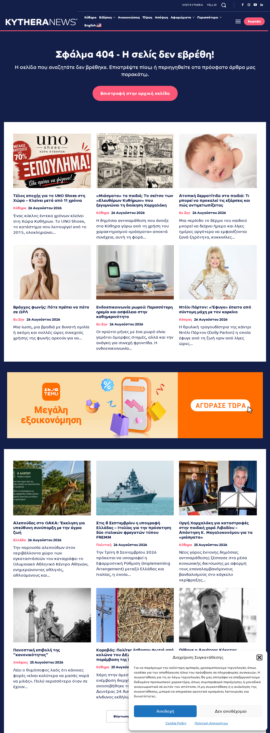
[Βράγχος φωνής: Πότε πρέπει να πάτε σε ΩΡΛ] (52, 272)
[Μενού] (238, 21)
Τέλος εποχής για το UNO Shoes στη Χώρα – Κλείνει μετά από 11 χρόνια (49, 198)
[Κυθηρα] (41, 22)
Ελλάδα (19, 540)
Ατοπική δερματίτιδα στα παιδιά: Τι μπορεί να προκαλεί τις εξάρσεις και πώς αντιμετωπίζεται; (214, 200)
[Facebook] (242, 5)
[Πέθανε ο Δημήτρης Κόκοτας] (218, 615)
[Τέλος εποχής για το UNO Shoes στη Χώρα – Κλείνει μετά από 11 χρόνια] (52, 161)
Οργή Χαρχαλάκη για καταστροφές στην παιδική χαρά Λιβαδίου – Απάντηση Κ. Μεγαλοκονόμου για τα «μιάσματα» (216, 530)
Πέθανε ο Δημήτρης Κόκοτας (208, 650)
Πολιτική (104, 545)
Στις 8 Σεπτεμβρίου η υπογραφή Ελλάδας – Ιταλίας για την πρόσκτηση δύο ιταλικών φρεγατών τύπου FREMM (133, 530)
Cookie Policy (176, 723)
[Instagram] (249, 5)
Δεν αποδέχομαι (231, 711)
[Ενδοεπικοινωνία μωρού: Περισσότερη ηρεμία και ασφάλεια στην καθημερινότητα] (135, 272)
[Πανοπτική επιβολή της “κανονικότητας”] (52, 615)
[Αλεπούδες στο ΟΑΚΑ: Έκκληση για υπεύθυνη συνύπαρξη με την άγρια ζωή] (52, 488)
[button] (259, 657)
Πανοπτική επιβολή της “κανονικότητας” (36, 652)
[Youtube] (255, 5)
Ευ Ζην (184, 213)
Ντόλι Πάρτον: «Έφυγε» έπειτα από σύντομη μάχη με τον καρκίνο (215, 309)
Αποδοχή (165, 711)
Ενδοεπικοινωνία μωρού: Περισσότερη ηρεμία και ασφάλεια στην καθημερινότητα (134, 312)
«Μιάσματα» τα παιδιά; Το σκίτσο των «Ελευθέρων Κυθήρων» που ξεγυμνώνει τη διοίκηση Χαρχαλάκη (134, 200)
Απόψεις (20, 662)
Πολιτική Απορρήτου (211, 723)
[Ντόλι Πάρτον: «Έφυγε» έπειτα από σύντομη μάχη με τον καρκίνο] (218, 272)
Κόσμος (185, 319)
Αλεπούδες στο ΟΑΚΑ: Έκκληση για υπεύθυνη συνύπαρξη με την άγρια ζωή (49, 528)
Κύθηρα (19, 208)
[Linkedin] (261, 5)
